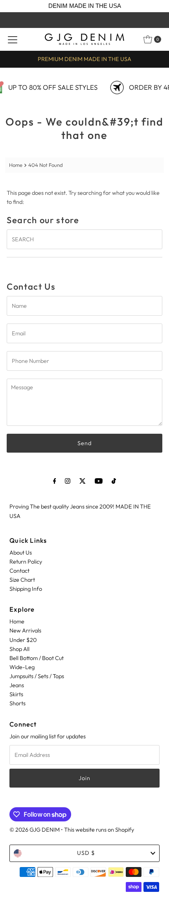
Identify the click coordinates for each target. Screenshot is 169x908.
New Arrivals (25, 630)
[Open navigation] (12, 39)
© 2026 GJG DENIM (34, 829)
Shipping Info (25, 588)
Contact (19, 570)
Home (15, 165)
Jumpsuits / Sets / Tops (36, 676)
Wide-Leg (22, 667)
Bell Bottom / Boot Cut (36, 658)
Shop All (19, 649)
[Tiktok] (114, 480)
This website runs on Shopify (99, 829)
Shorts (17, 703)
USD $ (86, 852)
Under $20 (23, 640)
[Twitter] (82, 480)
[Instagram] (67, 480)
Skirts (16, 694)
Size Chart (22, 579)
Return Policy (25, 561)
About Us (20, 552)
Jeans (16, 685)
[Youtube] (99, 480)
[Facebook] (54, 480)
